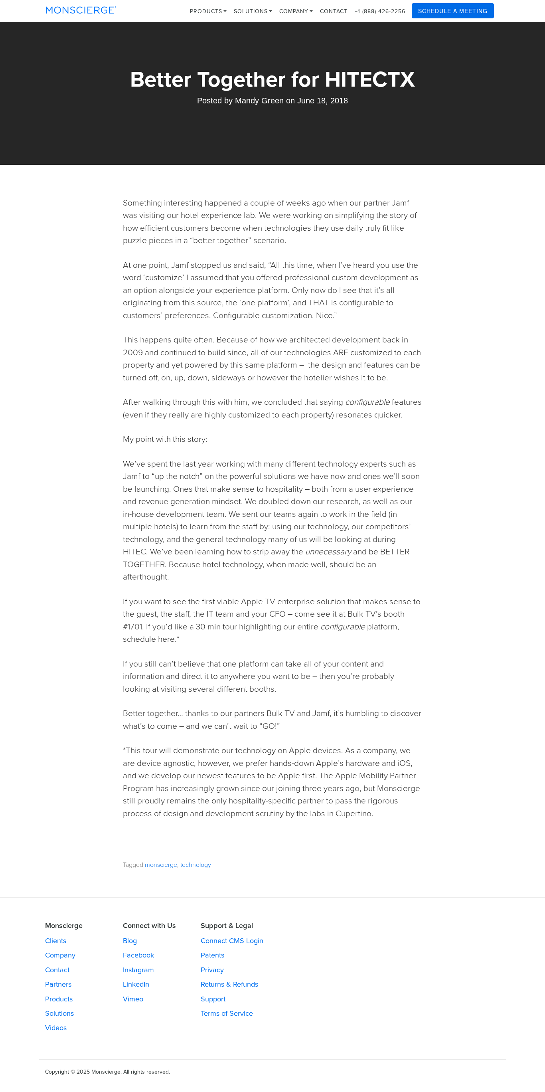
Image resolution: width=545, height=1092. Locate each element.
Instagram (138, 969)
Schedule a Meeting (453, 11)
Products (207, 11)
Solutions (252, 11)
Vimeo (133, 999)
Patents (212, 955)
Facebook (138, 955)
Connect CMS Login (232, 940)
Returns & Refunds (229, 984)
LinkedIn (136, 984)
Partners (58, 984)
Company (294, 11)
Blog (130, 940)
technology (195, 865)
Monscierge (81, 10)
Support (213, 999)
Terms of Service (227, 1013)
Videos (56, 1027)
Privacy (212, 969)
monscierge (161, 865)
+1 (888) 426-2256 (380, 11)
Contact (334, 11)
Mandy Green (259, 100)
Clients (55, 940)
